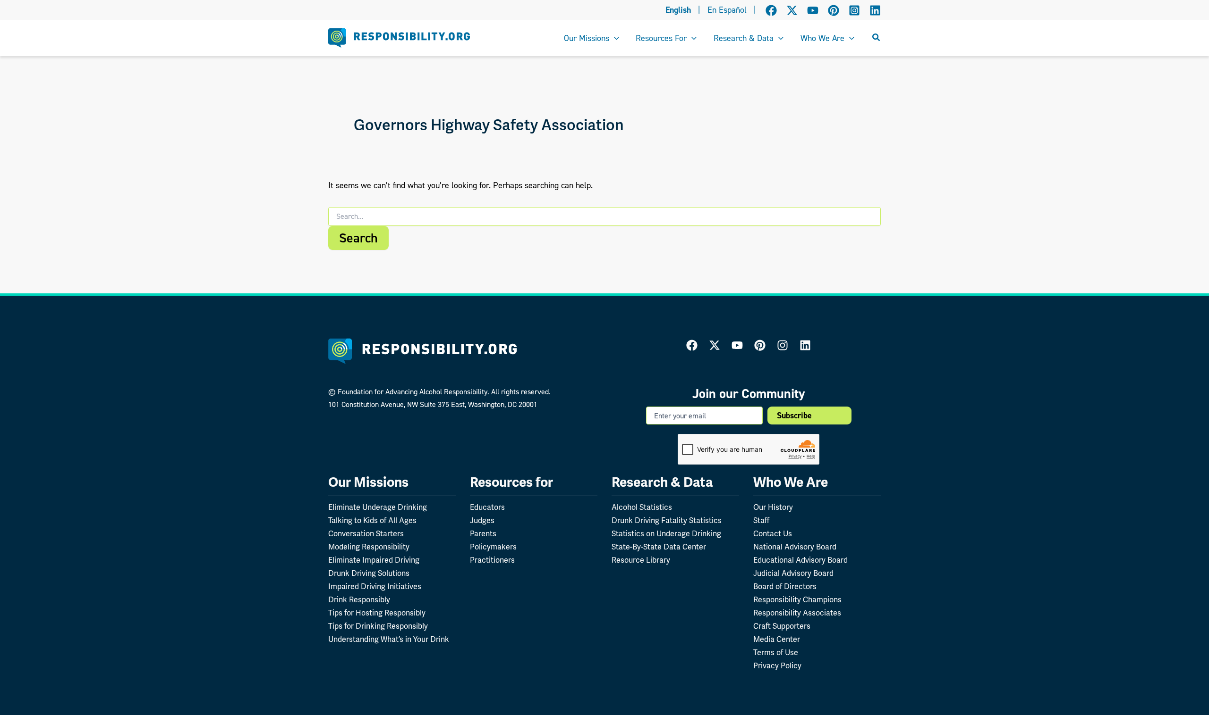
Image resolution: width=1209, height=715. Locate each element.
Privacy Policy (777, 666)
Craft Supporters (781, 626)
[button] (614, 38)
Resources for (511, 482)
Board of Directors (785, 586)
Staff (761, 520)
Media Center (776, 639)
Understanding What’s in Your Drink (388, 639)
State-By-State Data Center (659, 547)
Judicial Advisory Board (793, 573)
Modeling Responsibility (368, 547)
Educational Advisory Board (800, 560)
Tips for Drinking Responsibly (378, 626)
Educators (487, 507)
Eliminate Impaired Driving (373, 560)
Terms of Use (775, 652)
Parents (483, 534)
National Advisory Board (794, 547)
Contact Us (772, 534)
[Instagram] (854, 10)
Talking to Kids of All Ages (372, 520)
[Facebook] (771, 10)
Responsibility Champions (797, 600)
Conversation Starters (366, 534)
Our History (773, 507)
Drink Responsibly (359, 600)
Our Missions (368, 482)
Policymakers (493, 547)
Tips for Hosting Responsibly (377, 613)
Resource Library (641, 560)
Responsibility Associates (797, 613)
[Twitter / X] (792, 10)
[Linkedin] (875, 10)
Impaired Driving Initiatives (374, 586)
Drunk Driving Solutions (368, 573)
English (678, 10)
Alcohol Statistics (642, 507)
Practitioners (492, 560)
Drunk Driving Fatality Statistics (667, 520)
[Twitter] (714, 345)
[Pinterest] (833, 10)
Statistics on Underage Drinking (666, 534)
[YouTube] (812, 10)
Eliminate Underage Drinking (377, 507)
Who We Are (790, 482)
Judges (482, 520)
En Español (727, 10)
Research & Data (662, 482)
